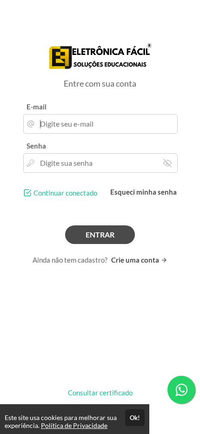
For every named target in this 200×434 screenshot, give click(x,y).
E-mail (37, 106)
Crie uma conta (135, 260)
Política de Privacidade (74, 425)
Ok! (135, 417)
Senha (36, 146)
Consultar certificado (100, 392)
